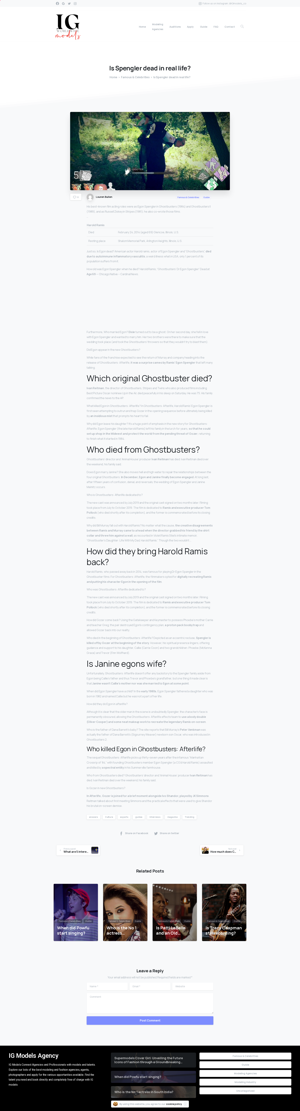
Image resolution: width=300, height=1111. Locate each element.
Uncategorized (245, 1090)
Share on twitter (169, 833)
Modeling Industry (245, 1082)
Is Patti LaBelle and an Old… (170, 930)
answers (93, 817)
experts (124, 817)
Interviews (154, 817)
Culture (109, 817)
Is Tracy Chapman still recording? (224, 930)
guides (138, 817)
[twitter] (69, 3)
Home (113, 77)
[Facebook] (57, 3)
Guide (245, 1064)
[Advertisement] (150, 303)
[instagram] (75, 3)
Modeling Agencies (245, 1073)
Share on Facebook (136, 833)
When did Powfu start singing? (73, 930)
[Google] (63, 3)
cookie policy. (174, 1104)
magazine (172, 817)
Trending (189, 817)
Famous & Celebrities (135, 77)
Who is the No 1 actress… (121, 930)
